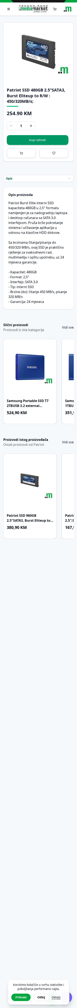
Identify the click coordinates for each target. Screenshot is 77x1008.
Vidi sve (68, 327)
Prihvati (20, 997)
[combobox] (38, 178)
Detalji (56, 997)
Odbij (41, 997)
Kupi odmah (37, 140)
